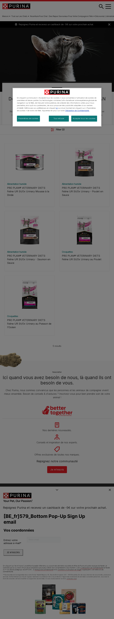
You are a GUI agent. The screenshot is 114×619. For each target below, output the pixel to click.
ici (57, 108)
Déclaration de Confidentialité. (77, 111)
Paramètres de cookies (28, 118)
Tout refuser (59, 118)
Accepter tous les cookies (84, 118)
